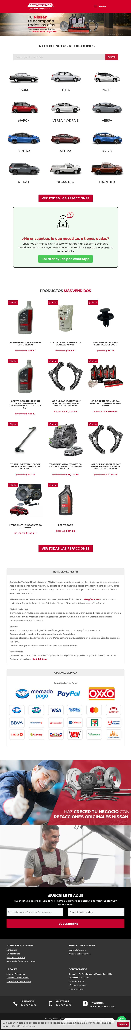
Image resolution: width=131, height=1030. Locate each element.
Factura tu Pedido (16, 957)
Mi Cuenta (12, 949)
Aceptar (123, 1024)
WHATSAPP (62, 1001)
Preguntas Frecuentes (79, 953)
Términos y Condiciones (18, 977)
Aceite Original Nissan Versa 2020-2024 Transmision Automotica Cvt (25, 404)
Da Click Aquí (39, 658)
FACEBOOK (97, 1003)
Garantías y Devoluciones (19, 981)
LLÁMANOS (27, 1001)
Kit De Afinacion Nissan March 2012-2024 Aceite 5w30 (105, 403)
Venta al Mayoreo (77, 950)
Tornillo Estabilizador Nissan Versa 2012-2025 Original (25, 466)
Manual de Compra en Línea (21, 961)
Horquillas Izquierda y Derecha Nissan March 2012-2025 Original (106, 466)
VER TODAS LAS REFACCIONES (65, 198)
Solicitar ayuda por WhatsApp (65, 259)
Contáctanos (13, 953)
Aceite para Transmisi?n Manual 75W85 (65, 343)
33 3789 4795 (77, 989)
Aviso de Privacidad (16, 973)
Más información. (26, 1026)
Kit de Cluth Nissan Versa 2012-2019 (25, 526)
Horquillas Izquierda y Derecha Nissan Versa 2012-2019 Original (65, 403)
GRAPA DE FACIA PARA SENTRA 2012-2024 (105, 343)
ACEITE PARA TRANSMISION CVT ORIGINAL (25, 343)
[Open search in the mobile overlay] (65, 57)
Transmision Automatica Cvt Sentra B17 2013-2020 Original (65, 466)
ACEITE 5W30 (65, 525)
